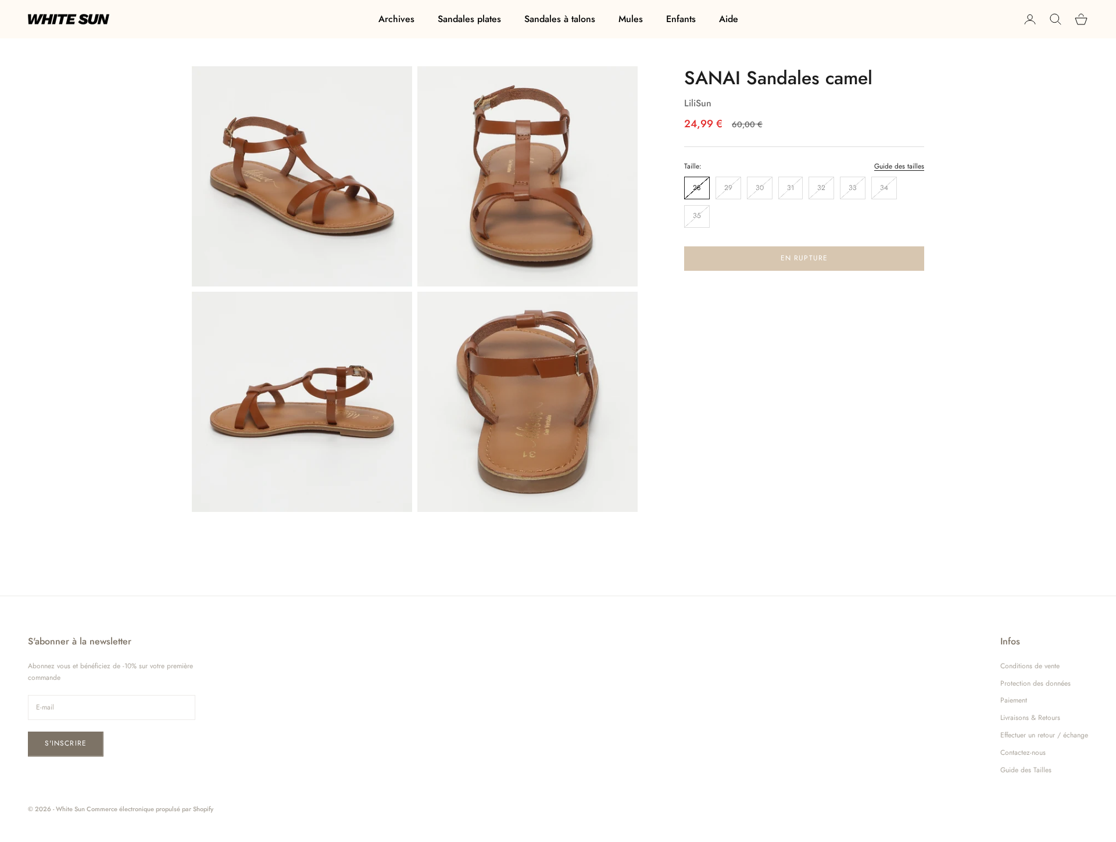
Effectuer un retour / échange (1044, 735)
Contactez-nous (1023, 752)
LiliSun (697, 102)
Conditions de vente (1030, 666)
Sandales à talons (559, 19)
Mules (630, 19)
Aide (728, 19)
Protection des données (1035, 683)
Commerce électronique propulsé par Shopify (150, 809)
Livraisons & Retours (1030, 717)
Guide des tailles (899, 165)
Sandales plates (469, 19)
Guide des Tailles (1025, 770)
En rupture (804, 257)
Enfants (681, 19)
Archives (396, 19)
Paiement (1013, 700)
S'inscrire (66, 743)
